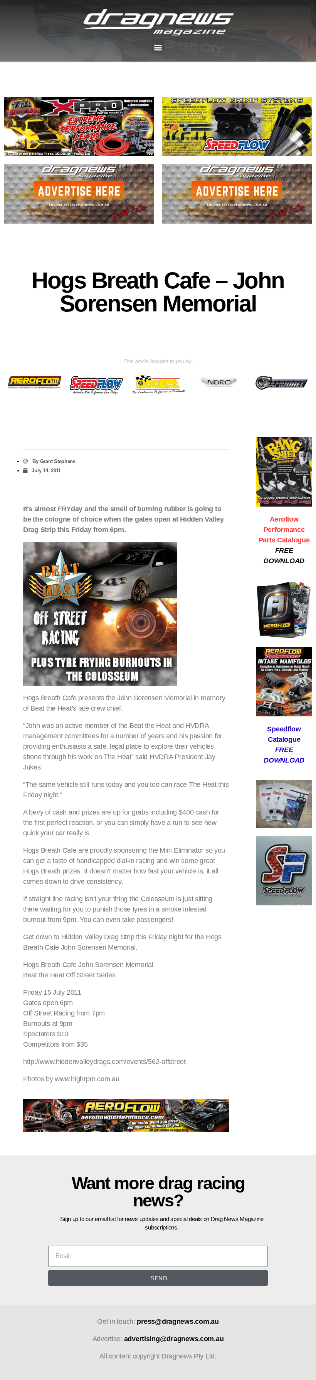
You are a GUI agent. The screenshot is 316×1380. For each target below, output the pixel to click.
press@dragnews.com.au (178, 1321)
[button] (158, 47)
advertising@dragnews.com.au (174, 1339)
